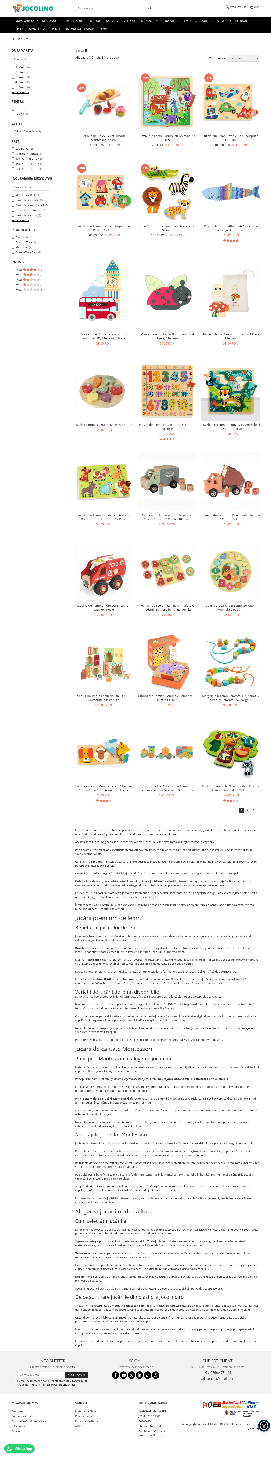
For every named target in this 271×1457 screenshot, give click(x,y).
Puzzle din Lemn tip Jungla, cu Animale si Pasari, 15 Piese (231, 427)
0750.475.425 (220, 1372)
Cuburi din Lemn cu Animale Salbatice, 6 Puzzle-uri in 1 (167, 698)
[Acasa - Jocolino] (33, 8)
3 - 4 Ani (20, 77)
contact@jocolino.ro (220, 1378)
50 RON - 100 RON (26, 154)
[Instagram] (155, 1375)
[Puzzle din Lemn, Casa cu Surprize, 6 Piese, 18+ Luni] (103, 192)
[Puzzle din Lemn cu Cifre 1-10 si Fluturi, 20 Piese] (167, 391)
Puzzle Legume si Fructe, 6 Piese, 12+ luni (103, 425)
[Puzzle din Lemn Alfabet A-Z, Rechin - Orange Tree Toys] (230, 192)
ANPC (78, 1426)
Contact (17, 1431)
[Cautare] (149, 8)
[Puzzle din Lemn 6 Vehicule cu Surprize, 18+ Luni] (230, 102)
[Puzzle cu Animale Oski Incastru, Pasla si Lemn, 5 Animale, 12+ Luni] (230, 752)
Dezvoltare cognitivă (28, 210)
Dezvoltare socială (26, 200)
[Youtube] (123, 1375)
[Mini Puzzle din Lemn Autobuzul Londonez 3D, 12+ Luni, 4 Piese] (103, 291)
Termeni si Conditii (23, 1416)
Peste (19, 269)
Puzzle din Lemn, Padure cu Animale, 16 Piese (167, 138)
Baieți (18, 114)
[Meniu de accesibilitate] (264, 1426)
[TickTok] (147, 1375)
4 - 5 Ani (20, 82)
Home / (17, 39)
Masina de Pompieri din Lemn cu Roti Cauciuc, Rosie (103, 607)
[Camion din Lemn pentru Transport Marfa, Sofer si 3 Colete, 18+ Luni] (167, 481)
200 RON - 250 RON (27, 169)
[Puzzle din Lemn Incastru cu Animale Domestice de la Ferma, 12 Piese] (103, 481)
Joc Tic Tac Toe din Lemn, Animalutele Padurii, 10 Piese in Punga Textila (167, 607)
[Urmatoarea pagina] (253, 810)
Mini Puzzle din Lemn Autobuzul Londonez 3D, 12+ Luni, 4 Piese (104, 336)
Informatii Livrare (80, 29)
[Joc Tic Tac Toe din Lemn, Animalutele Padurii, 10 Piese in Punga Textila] (167, 571)
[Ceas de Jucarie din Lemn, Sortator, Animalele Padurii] (230, 571)
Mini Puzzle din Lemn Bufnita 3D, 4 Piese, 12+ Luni (230, 336)
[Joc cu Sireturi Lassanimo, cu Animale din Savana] (167, 192)
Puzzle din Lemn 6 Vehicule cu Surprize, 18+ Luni (230, 138)
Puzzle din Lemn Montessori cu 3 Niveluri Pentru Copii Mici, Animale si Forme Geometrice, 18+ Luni (103, 788)
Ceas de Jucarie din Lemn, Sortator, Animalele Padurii (231, 607)
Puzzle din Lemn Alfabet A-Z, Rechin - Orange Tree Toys (230, 228)
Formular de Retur (86, 1421)
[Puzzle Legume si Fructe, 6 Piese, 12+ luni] (103, 391)
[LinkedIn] (139, 1375)
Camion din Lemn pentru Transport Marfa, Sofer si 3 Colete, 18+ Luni (167, 517)
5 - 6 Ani (20, 87)
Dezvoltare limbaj (26, 215)
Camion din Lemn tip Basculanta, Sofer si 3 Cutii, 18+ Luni (231, 517)
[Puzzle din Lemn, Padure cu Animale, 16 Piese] (167, 102)
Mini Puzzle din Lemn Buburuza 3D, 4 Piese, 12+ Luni (167, 336)
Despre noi (18, 1411)
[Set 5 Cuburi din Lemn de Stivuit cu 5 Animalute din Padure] (103, 662)
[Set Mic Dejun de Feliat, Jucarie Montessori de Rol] (103, 102)
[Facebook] (115, 1375)
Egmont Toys (23, 242)
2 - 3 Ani (20, 72)
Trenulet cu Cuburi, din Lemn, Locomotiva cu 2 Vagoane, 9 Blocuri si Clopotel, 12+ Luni (167, 788)
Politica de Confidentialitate (58, 1384)
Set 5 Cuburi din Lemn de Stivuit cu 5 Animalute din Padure (103, 698)
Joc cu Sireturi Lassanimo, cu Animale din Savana (167, 228)
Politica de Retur (85, 1416)
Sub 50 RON (22, 149)
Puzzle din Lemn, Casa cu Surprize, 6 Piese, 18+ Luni (103, 228)
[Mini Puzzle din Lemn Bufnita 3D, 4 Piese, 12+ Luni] (230, 291)
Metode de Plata (85, 1411)
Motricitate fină (25, 195)
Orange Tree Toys (26, 252)
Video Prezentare (26, 131)
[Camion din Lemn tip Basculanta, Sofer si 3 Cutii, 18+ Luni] (230, 481)
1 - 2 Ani (20, 67)
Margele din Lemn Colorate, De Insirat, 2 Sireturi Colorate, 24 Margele (230, 698)
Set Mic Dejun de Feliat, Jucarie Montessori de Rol (104, 138)
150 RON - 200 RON (27, 164)
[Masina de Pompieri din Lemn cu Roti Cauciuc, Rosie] (103, 572)
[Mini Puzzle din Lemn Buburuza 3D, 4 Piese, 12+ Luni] (167, 291)
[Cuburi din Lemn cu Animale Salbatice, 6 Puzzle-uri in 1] (167, 662)
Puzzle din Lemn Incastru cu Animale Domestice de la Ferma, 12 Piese (103, 517)
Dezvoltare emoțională (29, 205)
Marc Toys (21, 247)
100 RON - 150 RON (27, 159)
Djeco (18, 237)
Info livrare (18, 1426)
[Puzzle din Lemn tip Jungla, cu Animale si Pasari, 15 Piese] (230, 391)
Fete (18, 109)
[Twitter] (131, 1375)
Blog (103, 29)
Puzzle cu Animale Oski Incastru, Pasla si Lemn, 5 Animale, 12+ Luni (231, 788)
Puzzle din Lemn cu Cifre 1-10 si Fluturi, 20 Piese (167, 427)
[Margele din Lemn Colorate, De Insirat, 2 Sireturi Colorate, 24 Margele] (230, 662)
